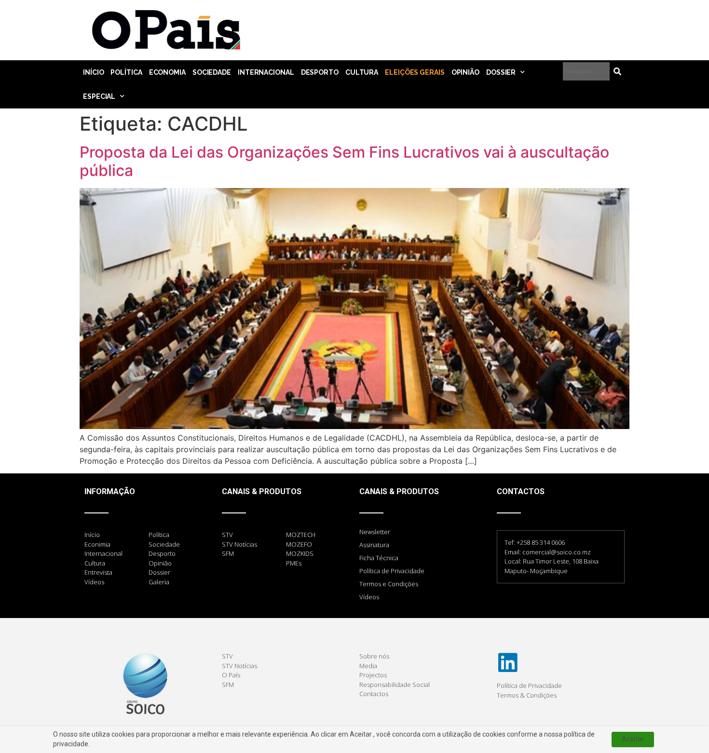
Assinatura (374, 544)
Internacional (266, 72)
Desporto (320, 72)
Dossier (501, 72)
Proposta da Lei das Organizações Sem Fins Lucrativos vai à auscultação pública (344, 161)
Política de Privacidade (391, 570)
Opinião (465, 72)
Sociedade (211, 72)
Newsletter (374, 531)
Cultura (361, 72)
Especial (99, 96)
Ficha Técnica (378, 557)
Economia (167, 72)
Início (93, 72)
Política (126, 72)
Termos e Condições (388, 583)
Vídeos (369, 596)
